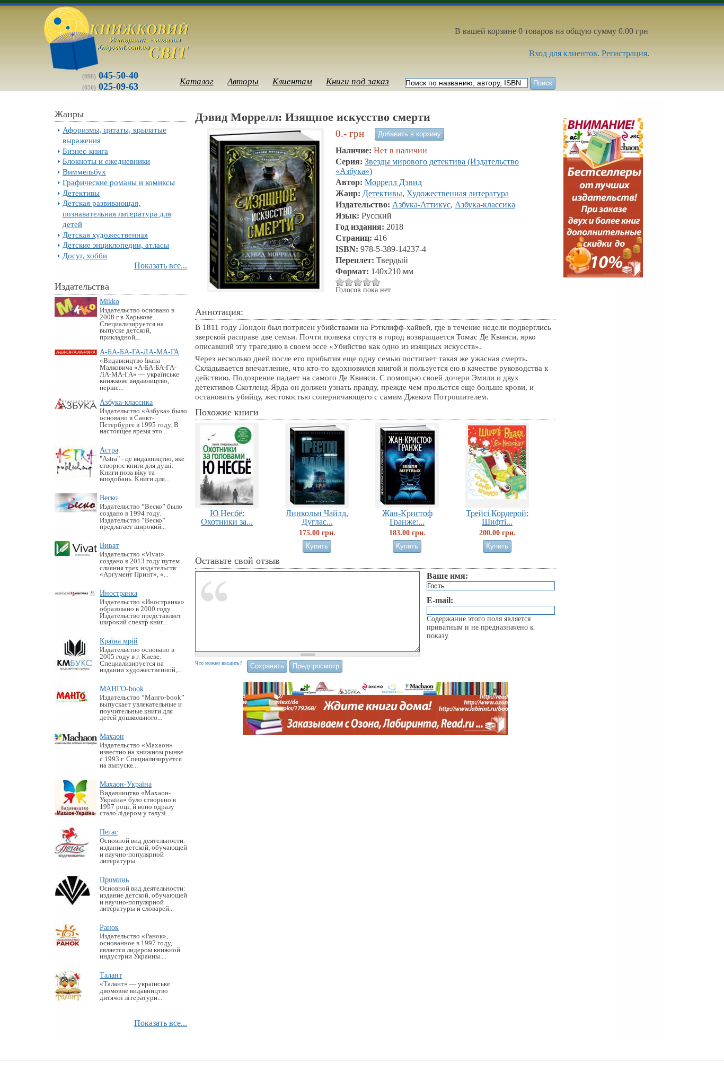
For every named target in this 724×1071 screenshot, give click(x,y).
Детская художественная (105, 234)
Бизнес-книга (85, 150)
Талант (111, 975)
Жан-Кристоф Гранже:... (407, 517)
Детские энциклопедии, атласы (116, 244)
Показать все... (160, 265)
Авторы (243, 81)
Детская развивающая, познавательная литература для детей (117, 213)
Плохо (340, 282)
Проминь (114, 879)
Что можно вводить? (218, 663)
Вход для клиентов (563, 53)
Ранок (109, 927)
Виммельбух (84, 171)
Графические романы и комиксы (119, 182)
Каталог (197, 81)
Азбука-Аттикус (421, 204)
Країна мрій (119, 641)
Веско (109, 497)
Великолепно (376, 282)
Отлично (367, 282)
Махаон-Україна (126, 784)
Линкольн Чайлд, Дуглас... (317, 517)
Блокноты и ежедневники (106, 161)
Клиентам (292, 81)
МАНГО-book (122, 688)
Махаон (112, 736)
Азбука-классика (126, 402)
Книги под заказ (357, 81)
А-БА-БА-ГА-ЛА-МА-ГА (139, 351)
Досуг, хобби (85, 255)
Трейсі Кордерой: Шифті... (497, 517)
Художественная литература (458, 193)
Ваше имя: (447, 575)
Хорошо (358, 282)
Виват (109, 545)
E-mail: (440, 600)
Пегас (109, 832)
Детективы (81, 192)
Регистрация (624, 53)
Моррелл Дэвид (393, 182)
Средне (349, 282)
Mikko (109, 301)
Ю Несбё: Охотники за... (227, 517)
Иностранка (118, 593)
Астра (109, 450)
